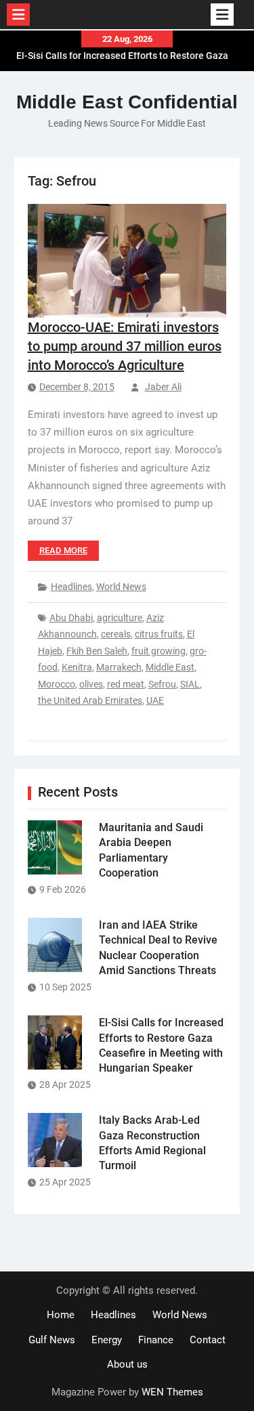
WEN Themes (172, 1392)
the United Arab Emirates (90, 700)
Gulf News (51, 1340)
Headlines (71, 586)
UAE (155, 700)
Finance (155, 1340)
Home (61, 1315)
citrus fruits (159, 634)
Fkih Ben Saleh (96, 651)
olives (91, 684)
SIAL (190, 684)
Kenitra (77, 667)
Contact (208, 1340)
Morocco (56, 684)
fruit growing (158, 651)
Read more (63, 550)
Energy (106, 1340)
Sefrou (162, 684)
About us (127, 1364)
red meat (125, 684)
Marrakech (119, 667)
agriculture (119, 617)
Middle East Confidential (127, 101)
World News (121, 586)
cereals (116, 634)
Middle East (170, 667)
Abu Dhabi (71, 617)
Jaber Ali (163, 386)
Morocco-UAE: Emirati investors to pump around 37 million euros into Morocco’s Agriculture (124, 346)
